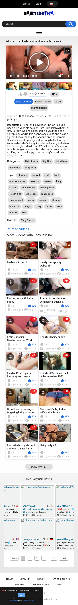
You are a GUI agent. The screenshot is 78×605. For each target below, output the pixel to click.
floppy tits (15, 194)
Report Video (43, 101)
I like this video (20, 94)
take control (16, 200)
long (58, 181)
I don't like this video (25, 94)
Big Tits (46, 161)
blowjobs (22, 175)
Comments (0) (39, 108)
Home (9, 579)
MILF (59, 206)
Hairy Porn (30, 167)
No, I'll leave (31, 600)
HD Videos (61, 161)
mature (13, 212)
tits (24, 212)
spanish (43, 200)
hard (56, 175)
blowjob (56, 200)
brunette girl (28, 187)
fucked (36, 175)
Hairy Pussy (31, 161)
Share (57, 101)
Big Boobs (31, 194)
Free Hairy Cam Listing (39, 479)
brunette (14, 206)
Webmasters (41, 584)
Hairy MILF (14, 167)
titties (48, 181)
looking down (47, 187)
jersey (31, 200)
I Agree (21, 595)
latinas (13, 187)
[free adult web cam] (39, 86)
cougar (27, 206)
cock (47, 175)
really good (47, 194)
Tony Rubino (27, 220)
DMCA (59, 584)
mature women (17, 181)
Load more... (39, 466)
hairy (38, 206)
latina (49, 206)
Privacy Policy (25, 600)
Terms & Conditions (13, 600)
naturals (35, 181)
